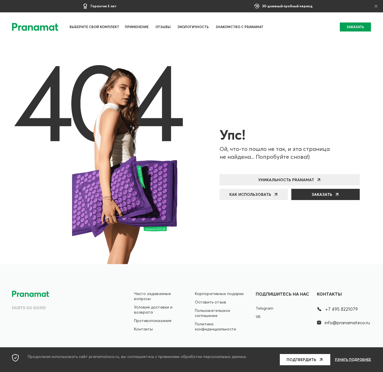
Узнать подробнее (353, 359)
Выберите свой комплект (94, 27)
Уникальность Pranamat (286, 179)
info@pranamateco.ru (347, 322)
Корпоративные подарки (219, 293)
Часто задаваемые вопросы (152, 296)
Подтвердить (301, 359)
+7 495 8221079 (341, 309)
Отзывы (163, 27)
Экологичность (193, 27)
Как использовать (250, 194)
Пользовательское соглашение (212, 313)
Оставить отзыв (210, 302)
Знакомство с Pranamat (239, 27)
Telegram (264, 308)
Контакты (143, 329)
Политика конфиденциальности (215, 326)
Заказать (322, 194)
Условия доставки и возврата (153, 310)
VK (258, 316)
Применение (137, 27)
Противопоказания (152, 320)
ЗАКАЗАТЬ (355, 27)
